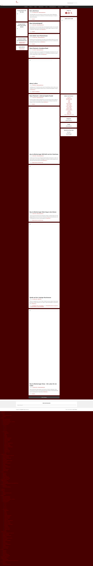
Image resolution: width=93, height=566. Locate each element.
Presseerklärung (6, 554)
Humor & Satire (69, 105)
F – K (5, 426)
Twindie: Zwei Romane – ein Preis (69, 114)
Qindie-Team (39, 299)
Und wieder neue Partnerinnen (39, 36)
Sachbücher (69, 111)
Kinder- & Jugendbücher (8, 520)
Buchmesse (52, 305)
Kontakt (4, 416)
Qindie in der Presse (6, 478)
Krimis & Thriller (7, 444)
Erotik (69, 100)
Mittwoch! (4, 474)
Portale (4, 464)
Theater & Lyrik (69, 113)
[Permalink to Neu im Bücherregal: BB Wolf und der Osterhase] (44, 130)
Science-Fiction (69, 112)
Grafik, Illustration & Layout (7, 460)
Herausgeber (5, 461)
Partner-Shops (5, 470)
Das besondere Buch (69, 99)
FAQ (3, 414)
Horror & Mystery (69, 104)
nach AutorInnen (6, 424)
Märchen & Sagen (7, 445)
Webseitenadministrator (42, 12)
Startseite (26, 6)
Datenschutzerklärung (6, 564)
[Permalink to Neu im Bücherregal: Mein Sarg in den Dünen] (44, 188)
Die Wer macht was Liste (7, 415)
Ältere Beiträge (44, 397)
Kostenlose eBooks (6, 500)
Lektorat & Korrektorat (6, 463)
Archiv (46, 6)
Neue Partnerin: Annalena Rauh (39, 48)
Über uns (31, 6)
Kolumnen (4, 473)
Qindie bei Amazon (21, 48)
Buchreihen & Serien (69, 98)
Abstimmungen (5, 559)
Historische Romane (69, 103)
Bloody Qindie (48, 305)
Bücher (36, 6)
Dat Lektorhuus (34, 11)
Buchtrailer (5, 459)
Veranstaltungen (41, 305)
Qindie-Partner (41, 6)
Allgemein (33, 31)
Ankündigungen (37, 91)
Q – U (5, 429)
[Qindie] (46, 5)
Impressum (5, 485)
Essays (69, 101)
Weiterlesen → (44, 29)
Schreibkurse (5, 465)
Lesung (38, 306)
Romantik (6, 525)
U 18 (5, 453)
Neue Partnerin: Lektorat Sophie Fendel (41, 96)
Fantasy (69, 102)
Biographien (69, 97)
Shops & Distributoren (6, 466)
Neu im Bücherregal (40, 162)
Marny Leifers (34, 83)
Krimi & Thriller (69, 107)
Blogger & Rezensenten (7, 458)
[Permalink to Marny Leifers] (44, 71)
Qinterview (5, 475)
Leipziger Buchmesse (34, 306)
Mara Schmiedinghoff (36, 23)
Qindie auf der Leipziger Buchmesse (40, 297)
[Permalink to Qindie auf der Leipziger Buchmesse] (44, 260)
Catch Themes (75, 409)
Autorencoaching (6, 456)
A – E (5, 425)
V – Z (5, 430)
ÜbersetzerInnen (6, 469)
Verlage (4, 468)
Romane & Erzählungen (8, 446)
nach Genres (5, 431)
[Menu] (16, 1)
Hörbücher (6, 441)
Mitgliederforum (60, 6)
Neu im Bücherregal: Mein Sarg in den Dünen (43, 212)
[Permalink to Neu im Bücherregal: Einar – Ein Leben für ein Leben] (44, 346)
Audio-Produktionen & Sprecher (8, 455)
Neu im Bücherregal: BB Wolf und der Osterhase (44, 154)
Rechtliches (66, 6)
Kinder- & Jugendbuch (69, 106)
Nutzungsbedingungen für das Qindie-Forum (10, 483)
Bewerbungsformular (53, 6)
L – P (5, 505)
